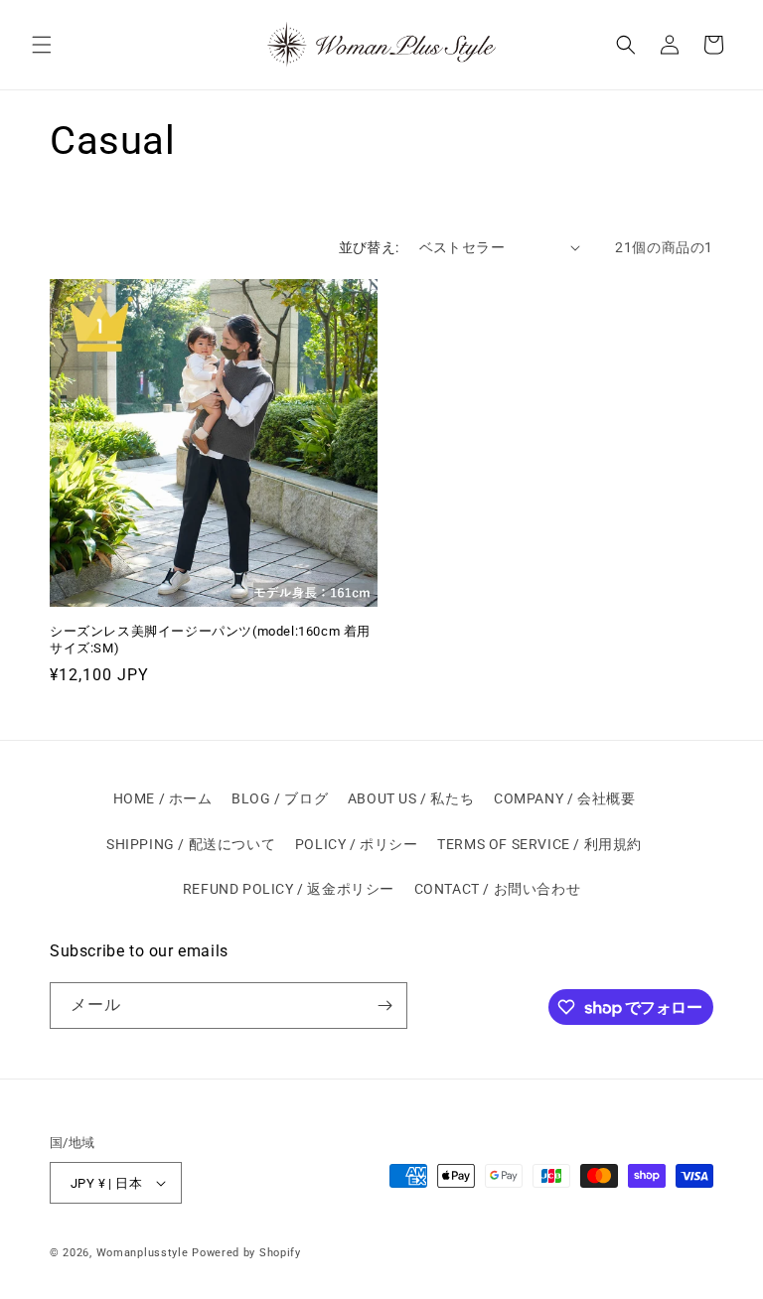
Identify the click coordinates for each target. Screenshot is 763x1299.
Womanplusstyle (142, 1252)
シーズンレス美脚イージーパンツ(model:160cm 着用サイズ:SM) (210, 639)
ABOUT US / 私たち (411, 798)
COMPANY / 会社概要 (564, 798)
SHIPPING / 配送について (190, 844)
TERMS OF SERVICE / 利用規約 (539, 844)
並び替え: (369, 247)
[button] (42, 45)
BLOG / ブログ (279, 798)
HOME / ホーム (163, 798)
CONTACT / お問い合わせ (497, 889)
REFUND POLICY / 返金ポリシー (288, 889)
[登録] (384, 1005)
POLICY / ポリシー (356, 844)
